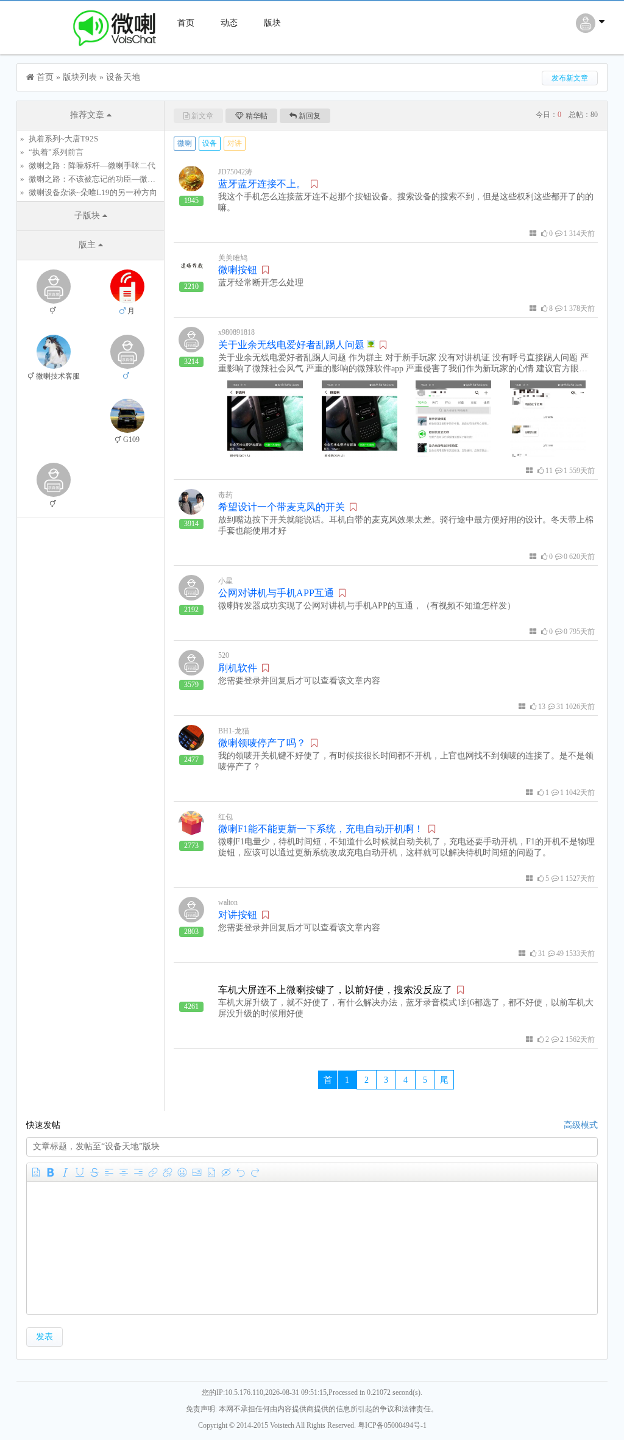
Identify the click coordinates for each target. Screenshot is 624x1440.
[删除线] (94, 1172)
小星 (225, 581)
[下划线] (80, 1172)
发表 (44, 1336)
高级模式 (581, 1125)
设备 (209, 143)
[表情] (182, 1172)
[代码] (211, 1172)
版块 (272, 22)
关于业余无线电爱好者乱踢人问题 (292, 345)
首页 (185, 22)
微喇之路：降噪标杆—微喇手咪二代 (92, 165)
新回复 (310, 116)
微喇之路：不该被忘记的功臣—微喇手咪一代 (108, 179)
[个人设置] (592, 29)
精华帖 (257, 116)
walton (228, 902)
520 (223, 655)
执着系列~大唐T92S (63, 138)
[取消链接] (167, 1172)
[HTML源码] (36, 1172)
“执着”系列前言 (56, 152)
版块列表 (80, 77)
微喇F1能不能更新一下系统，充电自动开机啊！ (321, 829)
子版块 (88, 215)
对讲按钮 (237, 915)
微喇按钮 (237, 270)
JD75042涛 (235, 172)
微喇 (184, 143)
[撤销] (241, 1172)
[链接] (153, 1172)
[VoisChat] (90, 49)
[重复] (255, 1172)
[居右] (138, 1172)
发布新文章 (569, 78)
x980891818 (236, 332)
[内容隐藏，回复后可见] (226, 1172)
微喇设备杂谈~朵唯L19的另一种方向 (93, 192)
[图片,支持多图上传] (197, 1172)
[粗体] (50, 1172)
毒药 (225, 495)
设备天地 (123, 77)
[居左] (109, 1172)
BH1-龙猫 (233, 731)
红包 (225, 817)
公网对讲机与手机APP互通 (276, 593)
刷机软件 (237, 668)
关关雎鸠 (232, 258)
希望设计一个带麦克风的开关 (281, 507)
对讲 (234, 143)
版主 (88, 244)
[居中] (124, 1172)
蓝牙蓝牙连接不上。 (262, 184)
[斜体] (65, 1172)
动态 (229, 22)
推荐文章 (88, 114)
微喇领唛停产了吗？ (262, 743)
